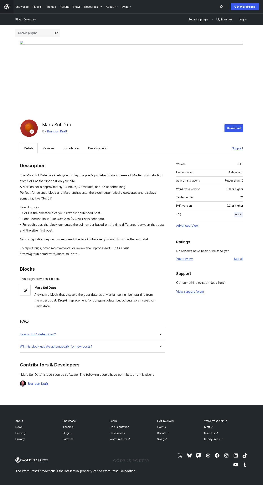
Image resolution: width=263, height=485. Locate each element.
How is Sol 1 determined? (38, 334)
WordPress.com (216, 421)
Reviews (48, 148)
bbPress (211, 433)
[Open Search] (221, 6)
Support (237, 148)
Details (29, 148)
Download (234, 128)
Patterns (68, 439)
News (19, 427)
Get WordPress (244, 6)
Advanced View (187, 225)
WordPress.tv (120, 439)
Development (97, 148)
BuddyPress (213, 439)
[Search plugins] (56, 33)
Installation (71, 148)
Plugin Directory (25, 19)
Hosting (20, 433)
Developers (117, 433)
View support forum (190, 291)
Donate (163, 433)
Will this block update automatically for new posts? (56, 346)
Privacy (20, 439)
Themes (68, 427)
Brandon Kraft (57, 131)
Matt (208, 427)
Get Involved (165, 421)
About (19, 421)
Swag (162, 439)
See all (238, 259)
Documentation (119, 427)
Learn (113, 421)
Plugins (67, 433)
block (238, 214)
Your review (184, 259)
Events (161, 427)
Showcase (69, 421)
